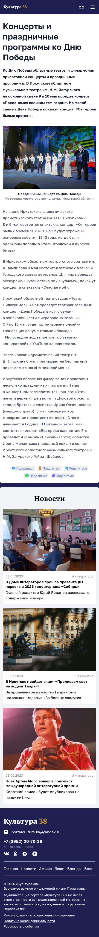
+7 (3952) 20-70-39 (23, 841)
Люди (59, 868)
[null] (23, 468)
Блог (88, 868)
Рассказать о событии (21, 926)
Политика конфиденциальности (29, 921)
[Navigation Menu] (92, 7)
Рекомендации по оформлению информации (39, 915)
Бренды (74, 868)
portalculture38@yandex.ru (36, 832)
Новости (28, 868)
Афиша (45, 868)
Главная (11, 868)
